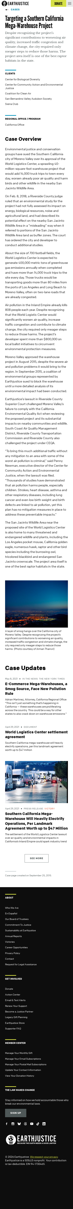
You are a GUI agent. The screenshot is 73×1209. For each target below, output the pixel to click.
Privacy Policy (12, 953)
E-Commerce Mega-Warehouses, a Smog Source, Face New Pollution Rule (36, 688)
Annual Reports (13, 936)
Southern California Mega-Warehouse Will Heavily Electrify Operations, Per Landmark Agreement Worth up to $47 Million (36, 821)
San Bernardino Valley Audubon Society (28, 98)
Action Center (12, 994)
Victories (10, 941)
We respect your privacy (44, 1156)
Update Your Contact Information (23, 1069)
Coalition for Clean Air (18, 93)
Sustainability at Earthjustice (20, 930)
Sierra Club (11, 104)
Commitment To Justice (18, 924)
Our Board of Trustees (17, 918)
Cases (15, 9)
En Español (11, 913)
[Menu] (69, 3)
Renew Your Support (16, 1005)
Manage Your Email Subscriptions (23, 1058)
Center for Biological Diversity (22, 79)
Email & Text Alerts (15, 1000)
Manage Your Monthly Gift (18, 1052)
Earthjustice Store (15, 1022)
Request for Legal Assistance (21, 964)
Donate (9, 988)
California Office (14, 124)
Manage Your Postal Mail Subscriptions (25, 1064)
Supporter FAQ (13, 1028)
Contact (9, 958)
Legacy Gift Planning (16, 1017)
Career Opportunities (16, 947)
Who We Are (12, 907)
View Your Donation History (19, 1075)
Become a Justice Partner (19, 1011)
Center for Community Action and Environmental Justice (34, 86)
